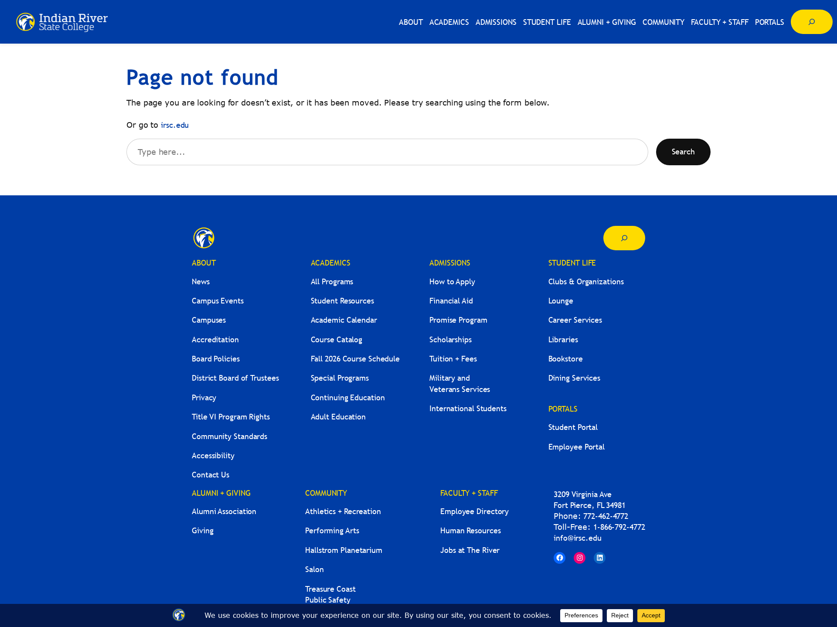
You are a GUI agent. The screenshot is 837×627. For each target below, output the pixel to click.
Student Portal (573, 427)
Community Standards (229, 436)
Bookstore (565, 359)
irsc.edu (175, 125)
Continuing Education (348, 397)
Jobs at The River (470, 550)
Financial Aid (451, 301)
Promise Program (458, 320)
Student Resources (342, 301)
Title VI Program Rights (231, 417)
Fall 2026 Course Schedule (355, 359)
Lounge (560, 301)
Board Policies (216, 359)
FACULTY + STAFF (469, 493)
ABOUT (204, 263)
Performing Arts (332, 530)
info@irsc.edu (578, 538)
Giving (202, 530)
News (201, 281)
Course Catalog (337, 339)
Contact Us (210, 475)
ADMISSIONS (449, 263)
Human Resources (470, 530)
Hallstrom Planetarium (343, 550)
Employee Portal (576, 447)
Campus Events (218, 301)
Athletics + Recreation (343, 511)
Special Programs (340, 378)
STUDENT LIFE (572, 263)
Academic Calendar (344, 320)
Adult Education (338, 417)
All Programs (332, 281)
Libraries (563, 339)
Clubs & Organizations (586, 281)
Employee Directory (474, 511)
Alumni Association (224, 511)
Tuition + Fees (453, 359)
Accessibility (213, 455)
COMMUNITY (326, 493)
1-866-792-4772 (619, 527)
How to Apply (452, 281)
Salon (314, 569)
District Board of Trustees (235, 378)
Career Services (575, 320)
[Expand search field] (812, 22)
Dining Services (574, 378)
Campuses (209, 320)
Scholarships (450, 339)
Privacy (204, 397)
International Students (468, 408)
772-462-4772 (605, 516)
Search (683, 152)
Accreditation (215, 339)
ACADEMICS (330, 263)
